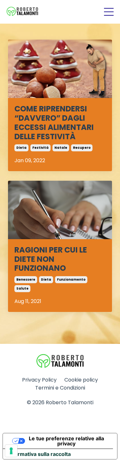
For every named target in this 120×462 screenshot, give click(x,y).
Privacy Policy (39, 379)
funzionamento (71, 279)
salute (22, 288)
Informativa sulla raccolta (39, 454)
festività (40, 147)
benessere (25, 279)
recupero (82, 147)
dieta (21, 147)
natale (60, 147)
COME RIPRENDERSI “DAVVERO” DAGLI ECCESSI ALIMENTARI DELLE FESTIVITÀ (54, 122)
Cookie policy (81, 379)
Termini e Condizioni (60, 387)
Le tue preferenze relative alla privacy (66, 441)
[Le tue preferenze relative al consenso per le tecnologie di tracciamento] (11, 451)
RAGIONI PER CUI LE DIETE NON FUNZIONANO (50, 259)
